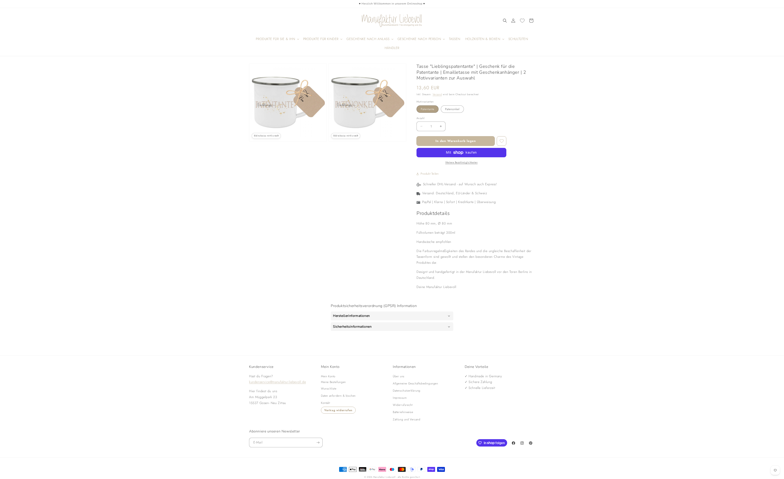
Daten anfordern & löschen (338, 396)
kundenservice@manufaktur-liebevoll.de (277, 382)
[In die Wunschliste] (501, 141)
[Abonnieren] (317, 442)
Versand (437, 94)
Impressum (399, 398)
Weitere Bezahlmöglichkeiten (461, 162)
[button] (504, 20)
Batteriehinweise (403, 412)
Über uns (398, 376)
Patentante (427, 109)
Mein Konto (328, 376)
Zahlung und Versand (406, 419)
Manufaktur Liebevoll (384, 477)
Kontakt (325, 403)
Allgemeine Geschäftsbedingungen (415, 383)
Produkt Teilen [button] (430, 174)
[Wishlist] (522, 20)
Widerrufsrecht (402, 405)
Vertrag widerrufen (338, 410)
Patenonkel (452, 109)
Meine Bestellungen (333, 382)
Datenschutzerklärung (406, 391)
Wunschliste (328, 388)
